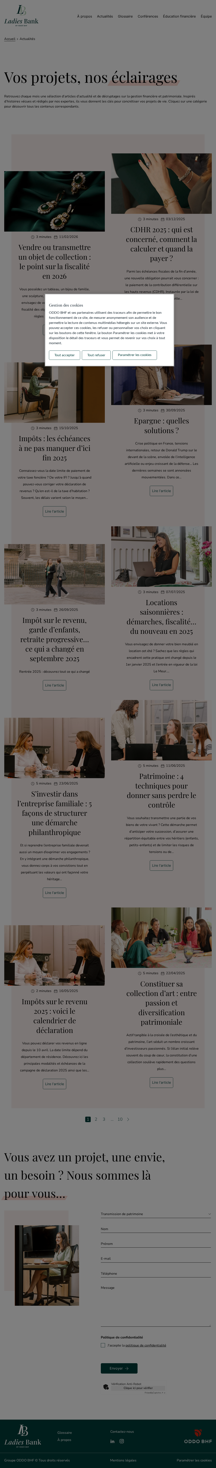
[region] (109, 330)
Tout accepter (64, 355)
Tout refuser (96, 355)
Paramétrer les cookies (134, 355)
